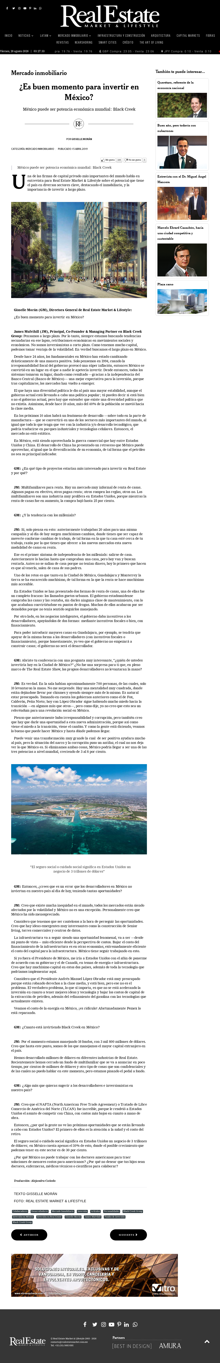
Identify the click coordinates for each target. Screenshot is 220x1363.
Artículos (95, 1211)
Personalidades (111, 1211)
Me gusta (110, 160)
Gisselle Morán (73, 1217)
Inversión (82, 1211)
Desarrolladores (39, 1211)
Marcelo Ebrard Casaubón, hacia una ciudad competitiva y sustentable (180, 233)
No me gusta (134, 160)
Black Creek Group (132, 1211)
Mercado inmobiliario (40, 149)
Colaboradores (20, 1211)
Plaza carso (165, 284)
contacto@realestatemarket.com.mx (69, 1342)
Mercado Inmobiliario (63, 1211)
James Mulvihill (93, 1217)
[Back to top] (207, 1342)
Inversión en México (23, 1217)
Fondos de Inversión (114, 1217)
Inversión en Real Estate (49, 1217)
